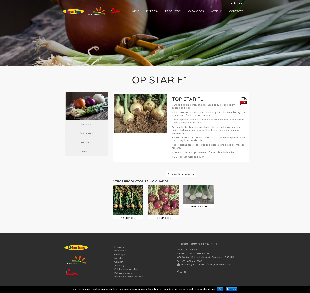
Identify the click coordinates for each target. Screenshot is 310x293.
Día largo (86, 142)
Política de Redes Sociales (128, 276)
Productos (173, 11)
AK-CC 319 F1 (128, 218)
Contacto (236, 11)
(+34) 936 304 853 (191, 260)
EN (244, 3)
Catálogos (196, 11)
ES (240, 3)
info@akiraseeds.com (220, 264)
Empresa (152, 11)
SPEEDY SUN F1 (199, 206)
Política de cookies (124, 273)
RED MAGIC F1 (163, 218)
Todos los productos (182, 174)
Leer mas (231, 289)
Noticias (216, 11)
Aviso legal (120, 265)
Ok (220, 289)
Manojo (86, 151)
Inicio (135, 11)
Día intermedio (86, 133)
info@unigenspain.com (193, 264)
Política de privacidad (126, 269)
